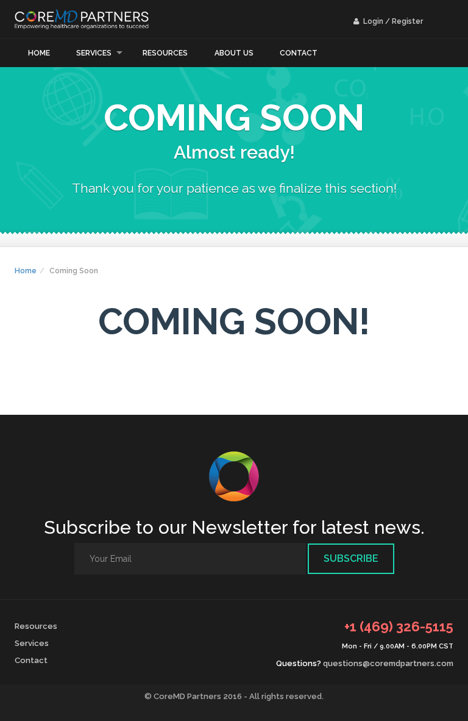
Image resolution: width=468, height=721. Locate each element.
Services (94, 53)
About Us (234, 53)
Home (39, 53)
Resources (165, 53)
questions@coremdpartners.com (388, 663)
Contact (298, 53)
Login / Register (392, 21)
